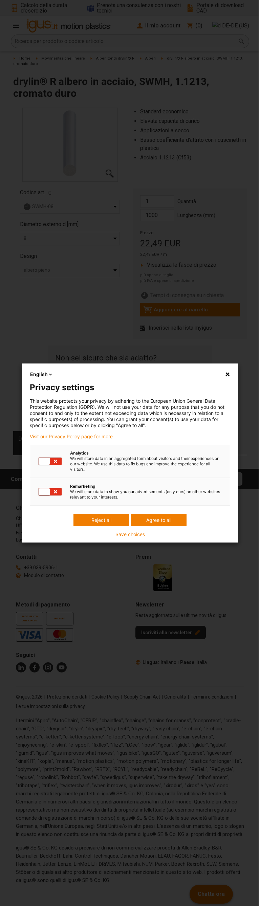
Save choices (130, 534)
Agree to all (158, 520)
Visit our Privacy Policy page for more (71, 436)
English (39, 374)
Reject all (101, 520)
